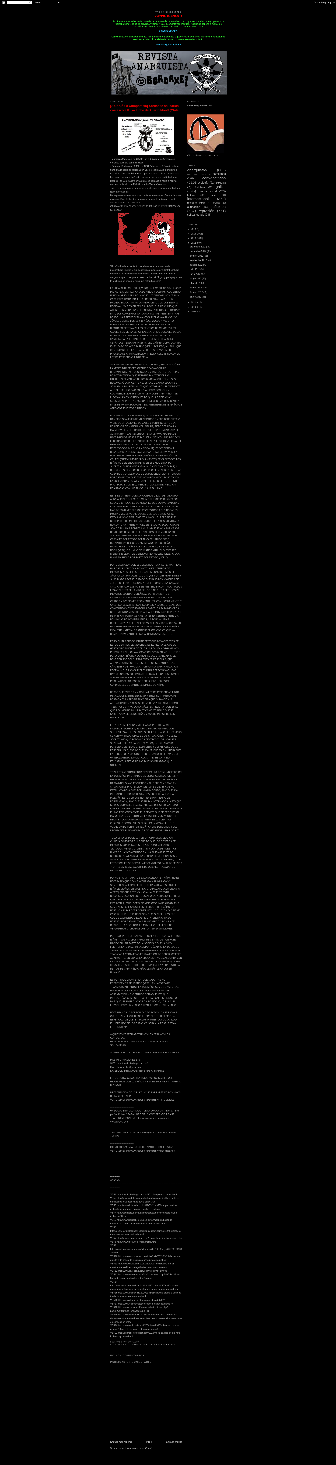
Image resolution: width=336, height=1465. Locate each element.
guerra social (208, 191)
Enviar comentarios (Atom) (138, 1448)
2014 (194, 233)
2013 (194, 238)
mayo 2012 (196, 278)
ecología (203, 182)
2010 (194, 307)
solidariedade (195, 214)
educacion (156, 1344)
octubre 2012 (197, 255)
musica (216, 203)
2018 (194, 229)
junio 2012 (195, 274)
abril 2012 (195, 283)
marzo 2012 (196, 287)
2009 (194, 311)
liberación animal (196, 202)
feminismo (200, 187)
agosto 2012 (196, 265)
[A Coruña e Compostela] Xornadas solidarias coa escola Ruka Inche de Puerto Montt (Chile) (145, 108)
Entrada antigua (174, 1441)
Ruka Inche (136, 173)
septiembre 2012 (199, 260)
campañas (219, 173)
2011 (194, 302)
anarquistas (197, 170)
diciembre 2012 (198, 246)
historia (191, 195)
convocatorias (139, 1344)
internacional (198, 199)
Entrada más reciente (121, 1441)
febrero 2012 (196, 292)
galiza (221, 187)
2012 (194, 243)
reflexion (218, 207)
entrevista (221, 182)
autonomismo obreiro (196, 174)
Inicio (149, 1441)
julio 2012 (195, 269)
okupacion (193, 206)
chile (126, 1344)
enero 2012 (196, 296)
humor (213, 195)
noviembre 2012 (198, 251)
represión (169, 1344)
